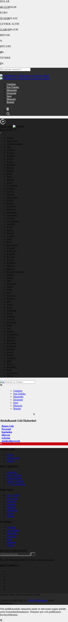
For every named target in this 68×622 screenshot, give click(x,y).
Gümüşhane (13, 221)
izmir (9, 239)
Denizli (10, 194)
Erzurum (11, 209)
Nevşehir (11, 283)
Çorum (10, 191)
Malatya (11, 266)
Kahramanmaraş (15, 272)
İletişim (10, 102)
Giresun (11, 218)
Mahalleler (12, 510)
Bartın (10, 355)
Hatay (10, 227)
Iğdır (9, 361)
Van (9, 328)
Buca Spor (12, 498)
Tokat (10, 313)
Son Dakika (13, 87)
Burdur (10, 179)
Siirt (9, 301)
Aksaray (11, 337)
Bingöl (10, 170)
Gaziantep (12, 215)
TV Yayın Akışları (16, 484)
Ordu (9, 289)
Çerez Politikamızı (37, 600)
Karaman (11, 343)
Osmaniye (12, 373)
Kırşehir (11, 254)
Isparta (10, 230)
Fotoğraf (11, 504)
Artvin (10, 158)
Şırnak (10, 352)
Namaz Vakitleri (15, 481)
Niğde (10, 286)
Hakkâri (11, 224)
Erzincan (11, 206)
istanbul (11, 236)
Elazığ (10, 203)
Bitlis (9, 173)
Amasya (11, 150)
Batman (11, 349)
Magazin (11, 99)
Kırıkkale (11, 346)
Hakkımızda (13, 458)
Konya (10, 260)
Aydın (10, 161)
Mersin (10, 233)
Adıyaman (12, 141)
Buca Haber (13, 495)
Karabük (11, 367)
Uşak (9, 325)
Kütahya (11, 263)
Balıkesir (11, 164)
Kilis (9, 370)
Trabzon (11, 316)
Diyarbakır (12, 197)
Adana (10, 138)
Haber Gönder (14, 478)
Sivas (9, 307)
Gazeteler (12, 472)
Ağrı (9, 147)
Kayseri (11, 248)
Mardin (10, 274)
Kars (9, 242)
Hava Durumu (14, 475)
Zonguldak (12, 334)
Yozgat (10, 331)
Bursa (10, 182)
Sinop (10, 304)
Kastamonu (12, 245)
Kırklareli (12, 251)
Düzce (10, 376)
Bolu (9, 176)
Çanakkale (12, 185)
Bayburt (11, 340)
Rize (9, 292)
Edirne (10, 200)
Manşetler (12, 90)
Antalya (11, 156)
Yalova (10, 364)
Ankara (10, 153)
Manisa (10, 269)
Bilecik (10, 167)
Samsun (11, 298)
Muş (9, 280)
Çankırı (10, 188)
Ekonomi (11, 93)
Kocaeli (11, 257)
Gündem (11, 84)
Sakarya (11, 295)
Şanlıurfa (11, 322)
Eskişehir (11, 212)
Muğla (10, 277)
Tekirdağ (11, 310)
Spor (9, 96)
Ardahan (11, 358)
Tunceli (10, 319)
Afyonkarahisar (15, 144)
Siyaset (10, 513)
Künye (10, 455)
